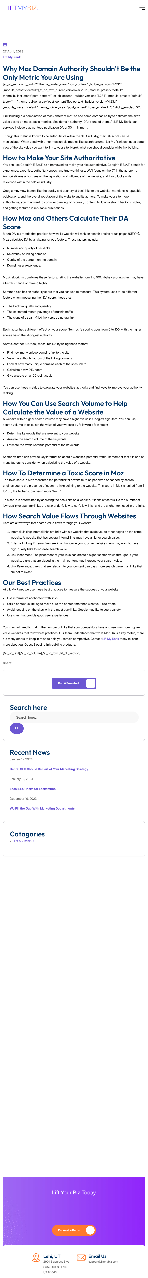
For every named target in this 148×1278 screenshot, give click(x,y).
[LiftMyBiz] (21, 7)
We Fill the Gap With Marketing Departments (42, 808)
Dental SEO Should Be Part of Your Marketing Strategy (49, 769)
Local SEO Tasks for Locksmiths (33, 789)
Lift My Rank (12, 57)
